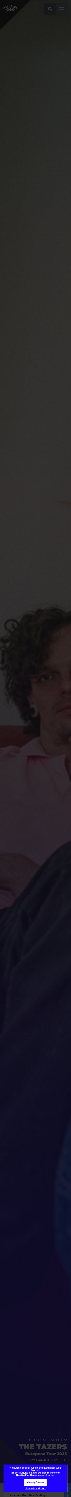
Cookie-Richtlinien (26, 1475)
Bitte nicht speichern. (35, 1488)
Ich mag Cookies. (35, 1482)
